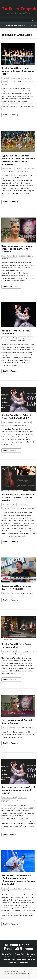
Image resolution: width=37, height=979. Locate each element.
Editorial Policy (7, 954)
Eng (3, 422)
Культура (27, 78)
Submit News (23, 962)
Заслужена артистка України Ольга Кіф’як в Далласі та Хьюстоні (16, 249)
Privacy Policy (20, 954)
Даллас (5, 78)
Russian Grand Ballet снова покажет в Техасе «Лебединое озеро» (17, 71)
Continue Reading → (11, 115)
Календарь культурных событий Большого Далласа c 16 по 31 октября (18, 497)
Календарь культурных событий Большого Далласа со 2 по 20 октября (18, 790)
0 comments (21, 340)
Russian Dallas (16, 78)
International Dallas (9, 256)
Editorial (20, 82)
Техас (4, 82)
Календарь (22, 504)
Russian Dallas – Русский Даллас (18, 947)
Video (4, 593)
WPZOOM (25, 973)
